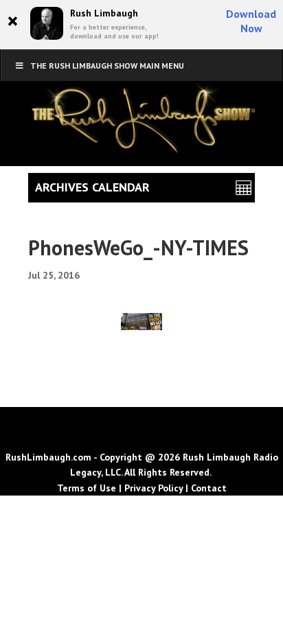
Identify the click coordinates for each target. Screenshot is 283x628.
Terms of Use (86, 488)
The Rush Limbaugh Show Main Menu (107, 65)
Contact (209, 488)
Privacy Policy (153, 488)
